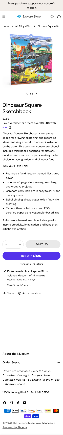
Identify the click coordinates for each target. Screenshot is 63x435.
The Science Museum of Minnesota (34, 423)
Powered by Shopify (15, 427)
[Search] (52, 16)
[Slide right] (36, 93)
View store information (20, 285)
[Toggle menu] (4, 16)
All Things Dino (23, 26)
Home (6, 26)
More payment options (31, 264)
